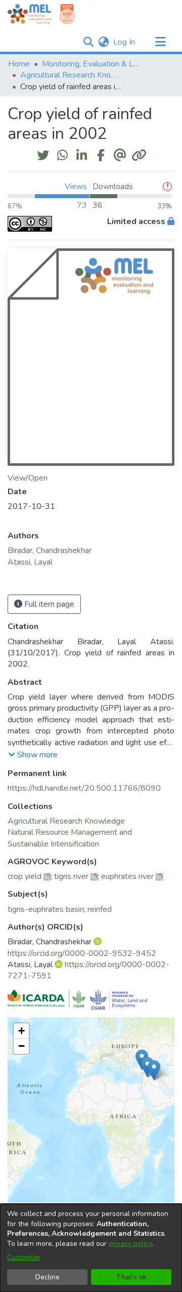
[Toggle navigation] (160, 42)
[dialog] (91, 1248)
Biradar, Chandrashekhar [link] (50, 550)
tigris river (71, 876)
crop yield (24, 876)
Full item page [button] (48, 604)
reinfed (99, 909)
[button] (88, 42)
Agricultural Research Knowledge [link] (70, 75)
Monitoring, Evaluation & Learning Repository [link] (92, 63)
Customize (23, 1257)
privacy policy (130, 1243)
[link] (66, 821)
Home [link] (19, 63)
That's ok (131, 1277)
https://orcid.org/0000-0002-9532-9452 (82, 953)
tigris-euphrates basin (46, 909)
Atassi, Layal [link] (30, 562)
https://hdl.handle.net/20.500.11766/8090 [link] (84, 788)
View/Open (28, 478)
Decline (47, 1277)
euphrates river (127, 876)
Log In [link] (124, 42)
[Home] (29, 14)
